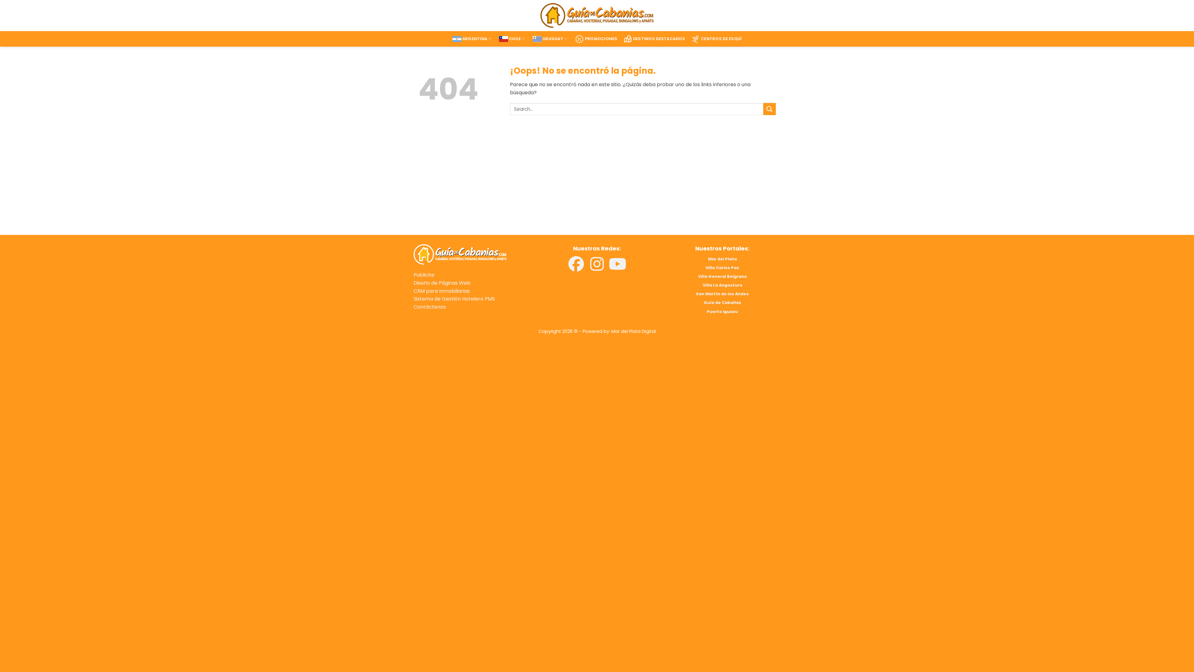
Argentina (474, 38)
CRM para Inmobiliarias (442, 291)
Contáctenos (430, 306)
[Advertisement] (503, 183)
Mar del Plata (722, 259)
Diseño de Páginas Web (442, 283)
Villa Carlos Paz (722, 267)
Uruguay (553, 38)
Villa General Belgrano (722, 276)
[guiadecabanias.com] (460, 254)
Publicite (424, 274)
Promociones (601, 38)
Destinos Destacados (659, 38)
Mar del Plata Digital (633, 331)
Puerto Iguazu (722, 311)
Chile (515, 38)
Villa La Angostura (722, 285)
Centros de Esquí (721, 38)
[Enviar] (769, 109)
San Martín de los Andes (722, 293)
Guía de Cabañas (722, 302)
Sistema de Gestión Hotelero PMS (454, 298)
